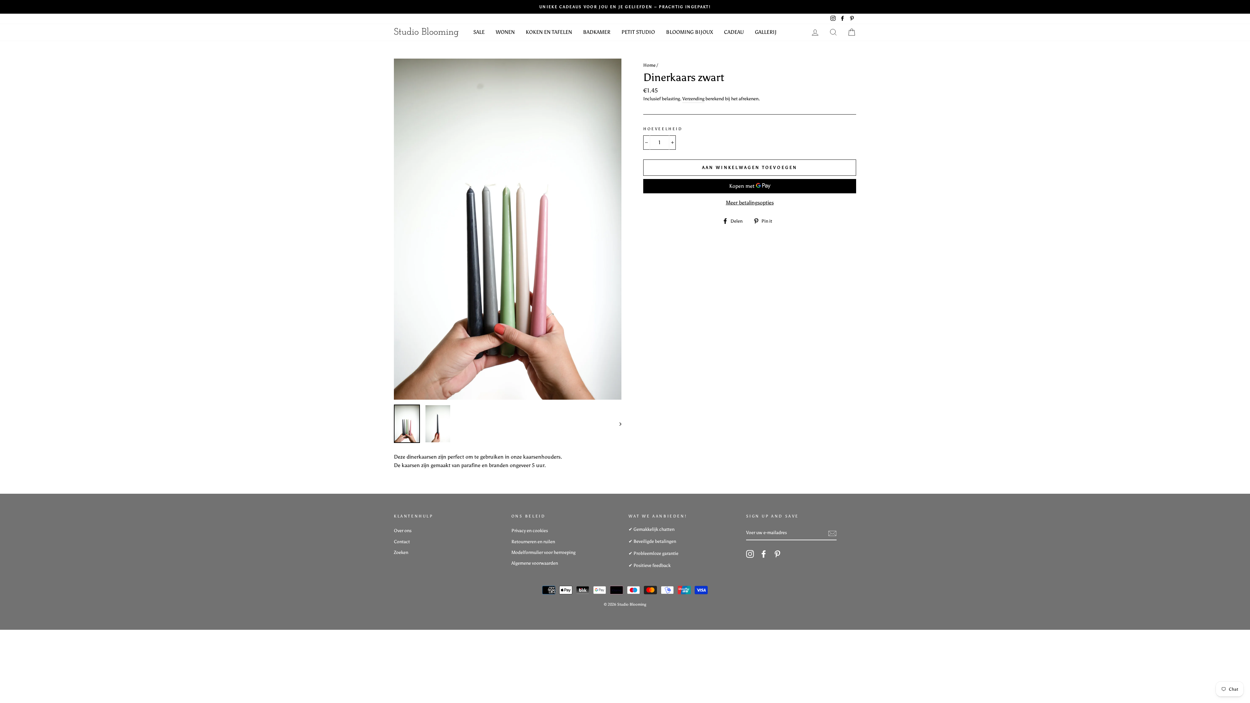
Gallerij (766, 32)
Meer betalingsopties (750, 203)
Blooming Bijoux (689, 32)
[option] (507, 229)
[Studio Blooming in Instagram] (750, 554)
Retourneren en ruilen (533, 541)
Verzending (693, 99)
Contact (402, 541)
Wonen (505, 32)
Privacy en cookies (529, 530)
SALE (479, 32)
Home (649, 65)
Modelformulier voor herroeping (543, 552)
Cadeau (734, 32)
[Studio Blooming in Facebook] (764, 554)
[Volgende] (617, 424)
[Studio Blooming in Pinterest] (777, 554)
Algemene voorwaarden (534, 563)
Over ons (402, 530)
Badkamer (596, 32)
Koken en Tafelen (549, 32)
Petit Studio (638, 32)
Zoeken (401, 552)
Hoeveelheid (663, 129)
